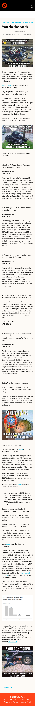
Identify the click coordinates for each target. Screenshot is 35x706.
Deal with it (12, 642)
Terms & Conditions (24, 699)
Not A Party (20, 697)
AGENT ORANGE (19, 31)
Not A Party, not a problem (22, 22)
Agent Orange (7, 85)
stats (21, 449)
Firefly (29, 702)
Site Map (7, 699)
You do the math (15, 27)
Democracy (6, 22)
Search (13, 699)
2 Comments (27, 34)
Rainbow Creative (19, 702)
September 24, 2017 (12, 34)
